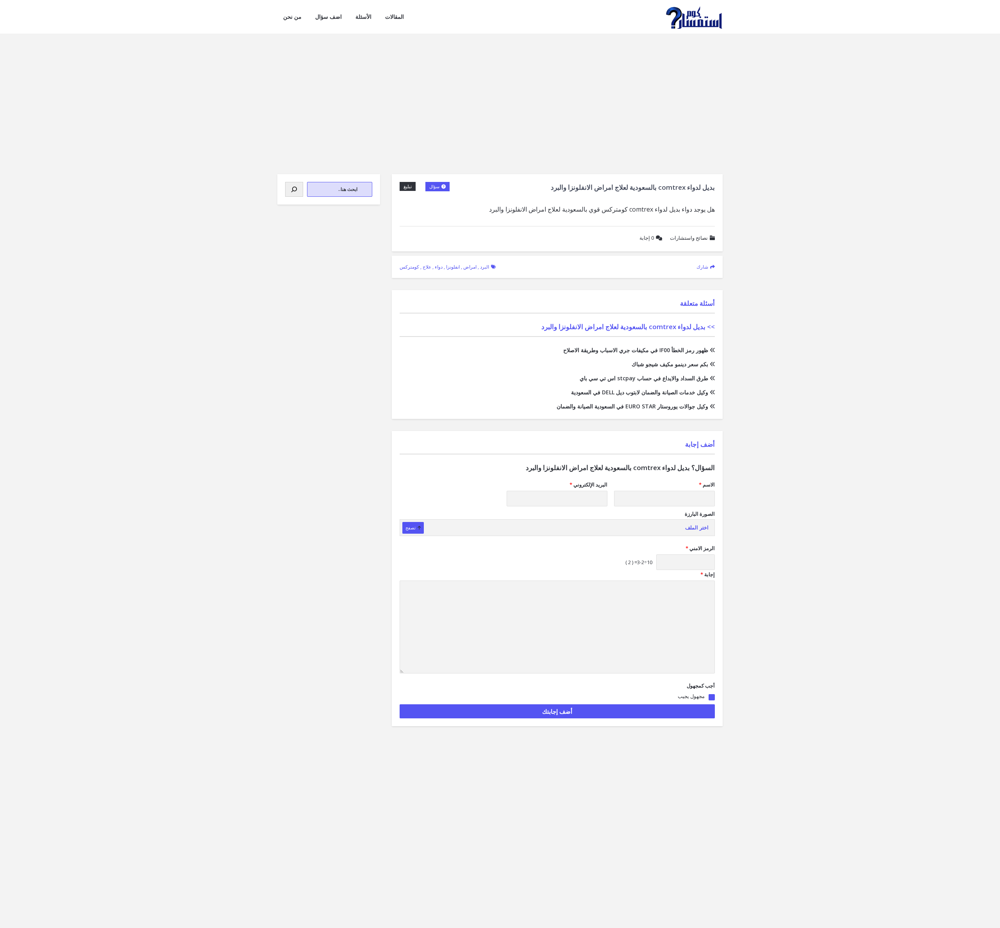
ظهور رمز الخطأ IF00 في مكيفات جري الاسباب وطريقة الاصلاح (635, 350)
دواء (439, 267)
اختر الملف (697, 528)
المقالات (394, 16)
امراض (470, 267)
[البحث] (294, 189)
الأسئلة (363, 16)
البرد (484, 267)
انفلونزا (453, 267)
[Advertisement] (500, 92)
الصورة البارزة (700, 513)
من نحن (292, 16)
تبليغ (408, 186)
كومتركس (409, 267)
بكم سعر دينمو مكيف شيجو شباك (670, 364)
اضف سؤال (328, 16)
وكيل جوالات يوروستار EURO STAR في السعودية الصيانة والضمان (632, 406)
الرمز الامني (700, 548)
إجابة (646, 237)
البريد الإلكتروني (588, 484)
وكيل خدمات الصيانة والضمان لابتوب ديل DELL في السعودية (639, 392)
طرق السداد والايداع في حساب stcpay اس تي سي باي (644, 378)
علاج (427, 267)
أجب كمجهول (701, 685)
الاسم (707, 484)
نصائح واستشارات (689, 237)
